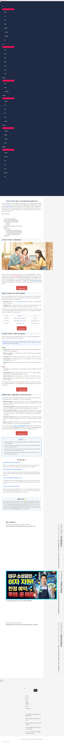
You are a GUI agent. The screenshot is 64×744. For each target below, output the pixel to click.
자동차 (5, 142)
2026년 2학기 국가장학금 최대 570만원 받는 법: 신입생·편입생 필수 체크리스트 (58, 659)
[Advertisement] (31, 188)
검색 (24, 688)
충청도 (5, 61)
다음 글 (2, 681)
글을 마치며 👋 (7, 235)
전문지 (5, 87)
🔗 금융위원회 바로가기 (21, 288)
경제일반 (5, 134)
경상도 (5, 65)
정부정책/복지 (28, 708)
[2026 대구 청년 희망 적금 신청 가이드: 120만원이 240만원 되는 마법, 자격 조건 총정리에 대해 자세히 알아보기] (58, 538)
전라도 (5, 69)
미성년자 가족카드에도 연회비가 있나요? (13, 234)
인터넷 (5, 24)
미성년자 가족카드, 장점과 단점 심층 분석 (11, 221)
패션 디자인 (6, 156)
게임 (5, 176)
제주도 (5, 73)
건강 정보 (27, 697)
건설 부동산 (6, 130)
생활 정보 (27, 703)
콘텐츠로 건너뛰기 (3, 0)
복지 (5, 113)
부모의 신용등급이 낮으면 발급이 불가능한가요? (14, 231)
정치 (5, 16)
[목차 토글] (2, 216)
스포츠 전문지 (6, 91)
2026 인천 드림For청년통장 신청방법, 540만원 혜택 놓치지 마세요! (61, 541)
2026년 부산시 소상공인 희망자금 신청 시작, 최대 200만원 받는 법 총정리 (58, 602)
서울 (5, 49)
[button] (1, 180)
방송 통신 (5, 28)
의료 (5, 105)
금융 (26, 699)
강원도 (5, 57)
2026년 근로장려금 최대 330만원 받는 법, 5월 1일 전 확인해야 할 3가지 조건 (61, 640)
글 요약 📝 (6, 227)
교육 (5, 160)
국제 (5, 40)
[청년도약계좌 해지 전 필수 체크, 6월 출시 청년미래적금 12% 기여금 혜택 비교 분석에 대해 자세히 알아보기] (18, 524)
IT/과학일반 (6, 36)
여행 (5, 164)
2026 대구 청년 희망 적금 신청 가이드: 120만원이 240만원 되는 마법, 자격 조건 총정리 (58, 554)
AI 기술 (27, 695)
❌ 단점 (8, 224)
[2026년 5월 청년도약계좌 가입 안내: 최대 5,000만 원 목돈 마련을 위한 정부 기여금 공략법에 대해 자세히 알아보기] (14, 622)
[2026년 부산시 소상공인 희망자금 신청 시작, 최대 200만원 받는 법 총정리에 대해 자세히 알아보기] (58, 588)
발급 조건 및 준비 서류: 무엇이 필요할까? (11, 220)
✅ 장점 (8, 223)
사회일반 (5, 121)
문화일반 (5, 172)
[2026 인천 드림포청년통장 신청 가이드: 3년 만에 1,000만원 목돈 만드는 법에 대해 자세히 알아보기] (62, 579)
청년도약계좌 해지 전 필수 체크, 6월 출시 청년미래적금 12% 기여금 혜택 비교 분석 (20, 526)
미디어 (5, 117)
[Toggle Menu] (8, 9)
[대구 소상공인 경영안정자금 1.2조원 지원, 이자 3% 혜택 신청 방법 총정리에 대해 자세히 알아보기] (31, 599)
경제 (5, 20)
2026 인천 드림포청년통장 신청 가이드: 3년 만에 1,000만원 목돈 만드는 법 (62, 587)
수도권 (5, 53)
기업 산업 (5, 138)
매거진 (5, 83)
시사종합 (5, 101)
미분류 (27, 701)
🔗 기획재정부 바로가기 (21, 390)
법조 (5, 109)
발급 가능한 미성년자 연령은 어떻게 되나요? (14, 230)
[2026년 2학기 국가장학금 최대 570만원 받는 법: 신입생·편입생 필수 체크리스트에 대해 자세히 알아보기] (58, 643)
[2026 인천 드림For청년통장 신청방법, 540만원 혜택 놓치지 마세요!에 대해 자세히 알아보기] (62, 534)
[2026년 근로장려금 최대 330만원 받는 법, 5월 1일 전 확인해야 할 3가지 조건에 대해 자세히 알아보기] (62, 632)
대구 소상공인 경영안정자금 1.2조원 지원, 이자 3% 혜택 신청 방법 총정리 (19, 600)
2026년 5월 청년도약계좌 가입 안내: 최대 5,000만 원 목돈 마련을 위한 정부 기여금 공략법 (22, 624)
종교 (5, 168)
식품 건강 (5, 152)
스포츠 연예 (6, 32)
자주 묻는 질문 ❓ (7, 228)
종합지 (5, 12)
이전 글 (2, 679)
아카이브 (27, 704)
